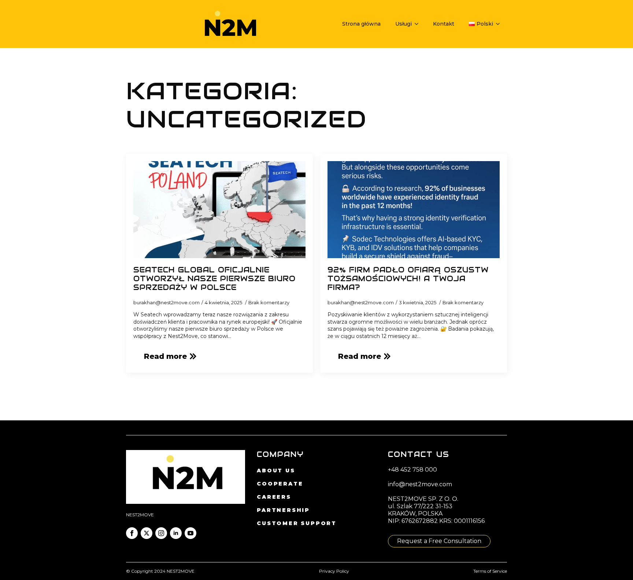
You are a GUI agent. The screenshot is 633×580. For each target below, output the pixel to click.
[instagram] (161, 533)
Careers (274, 497)
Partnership (283, 510)
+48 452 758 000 (412, 469)
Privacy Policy (334, 571)
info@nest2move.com (420, 484)
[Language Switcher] (500, 24)
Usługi (403, 24)
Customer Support (297, 523)
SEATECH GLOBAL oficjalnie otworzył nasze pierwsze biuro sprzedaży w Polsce (214, 278)
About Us (276, 470)
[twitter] (146, 533)
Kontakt (443, 24)
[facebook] (132, 533)
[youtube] (190, 533)
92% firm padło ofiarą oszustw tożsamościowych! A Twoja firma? (408, 278)
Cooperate (280, 483)
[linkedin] (176, 533)
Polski (485, 24)
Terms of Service (490, 571)
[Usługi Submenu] (419, 24)
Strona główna (361, 24)
